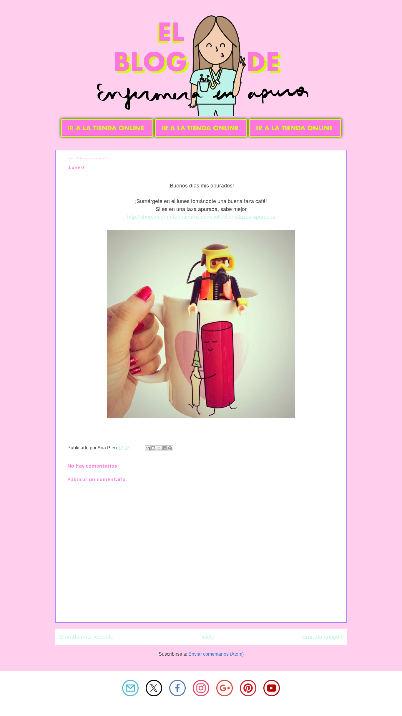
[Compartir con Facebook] (164, 448)
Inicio (208, 637)
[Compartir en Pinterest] (170, 448)
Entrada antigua (322, 637)
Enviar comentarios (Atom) (216, 654)
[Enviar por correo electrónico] (148, 448)
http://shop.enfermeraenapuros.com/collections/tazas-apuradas (201, 216)
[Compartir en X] (159, 448)
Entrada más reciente (86, 637)
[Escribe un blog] (153, 448)
